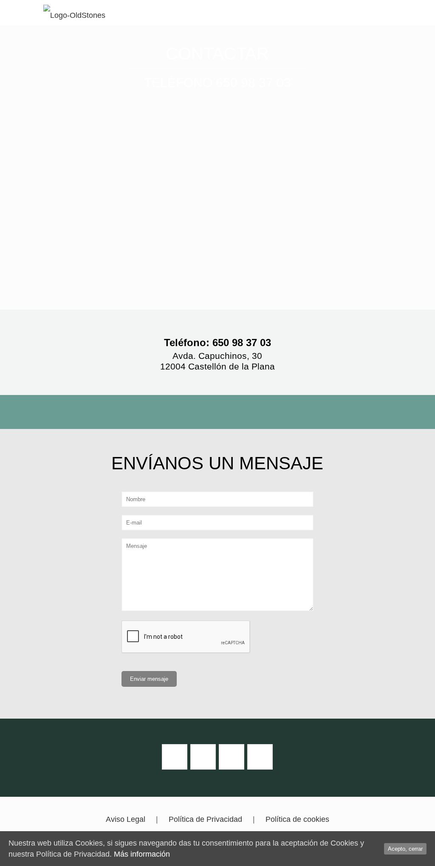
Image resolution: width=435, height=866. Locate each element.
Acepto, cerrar (405, 849)
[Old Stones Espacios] (74, 12)
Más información (142, 854)
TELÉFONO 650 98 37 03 (217, 83)
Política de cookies (297, 819)
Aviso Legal (125, 819)
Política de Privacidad (205, 819)
